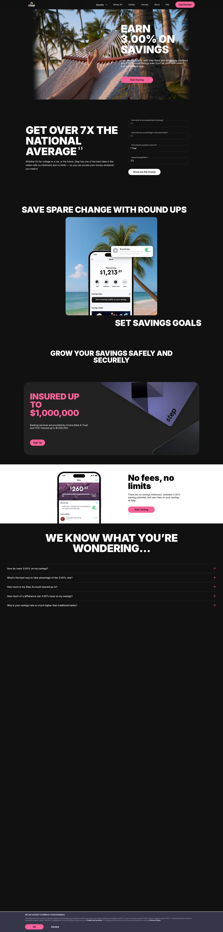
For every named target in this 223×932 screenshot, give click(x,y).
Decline (55, 927)
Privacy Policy (154, 920)
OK (34, 927)
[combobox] (101, 5)
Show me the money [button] (144, 172)
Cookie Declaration (94, 920)
